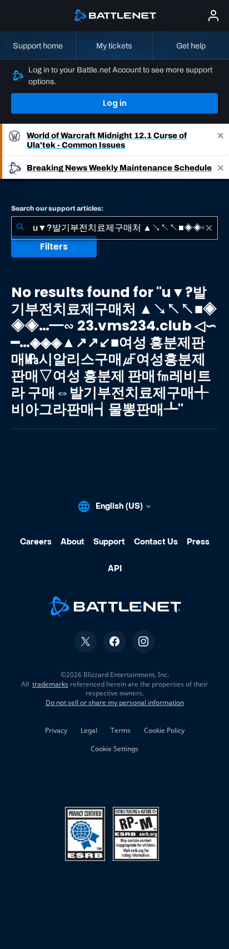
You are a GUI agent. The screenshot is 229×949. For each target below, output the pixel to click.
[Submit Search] (20, 228)
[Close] (220, 140)
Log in (115, 103)
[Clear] (209, 228)
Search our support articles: (57, 208)
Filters (54, 246)
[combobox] (114, 228)
